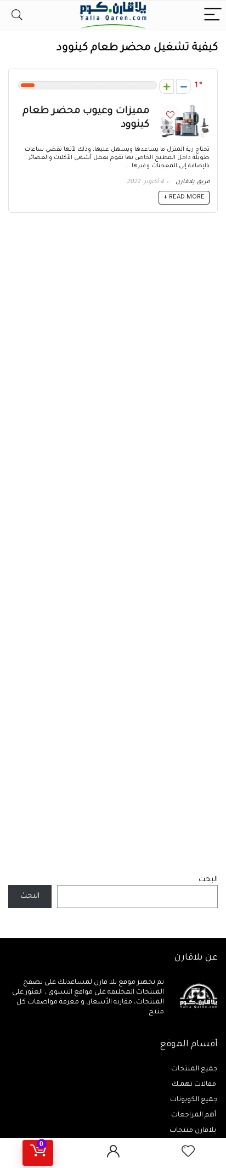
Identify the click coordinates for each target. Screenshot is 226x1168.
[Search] (17, 15)
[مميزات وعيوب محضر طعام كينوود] (185, 109)
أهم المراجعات (194, 1115)
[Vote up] (166, 86)
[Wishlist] (188, 1152)
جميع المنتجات (194, 1069)
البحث (208, 880)
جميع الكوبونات (194, 1100)
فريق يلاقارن (193, 182)
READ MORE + (184, 197)
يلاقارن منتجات (194, 1131)
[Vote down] (183, 86)
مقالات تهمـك (195, 1084)
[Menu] (213, 15)
